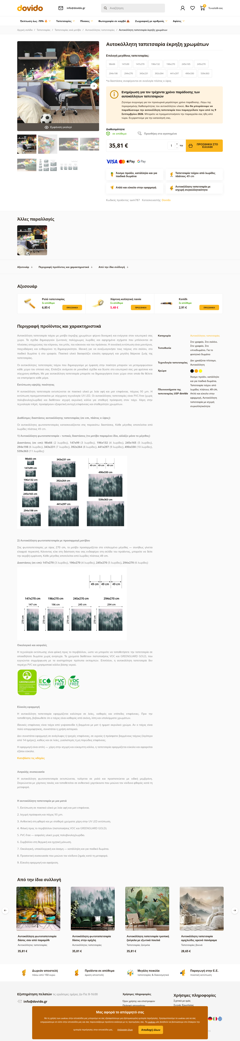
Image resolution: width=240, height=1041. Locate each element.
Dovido (166, 200)
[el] (220, 1018)
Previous (5, 910)
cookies (151, 1021)
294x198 (113, 73)
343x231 (144, 73)
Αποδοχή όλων (150, 1030)
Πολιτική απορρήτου (134, 1005)
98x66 (112, 64)
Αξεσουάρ (23, 267)
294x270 (128, 73)
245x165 (186, 64)
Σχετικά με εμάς (182, 1000)
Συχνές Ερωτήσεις (184, 1005)
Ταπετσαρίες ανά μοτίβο (68, 29)
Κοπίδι (183, 299)
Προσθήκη (72, 307)
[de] (210, 1018)
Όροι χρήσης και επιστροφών (139, 1001)
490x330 (189, 73)
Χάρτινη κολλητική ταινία (125, 299)
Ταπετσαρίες (43, 29)
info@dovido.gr (35, 1001)
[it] (215, 1018)
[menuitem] (35, 21)
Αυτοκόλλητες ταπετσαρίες (100, 29)
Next (93, 86)
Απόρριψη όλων (125, 1029)
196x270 (170, 64)
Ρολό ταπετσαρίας (53, 299)
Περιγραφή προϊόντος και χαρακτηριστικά (64, 267)
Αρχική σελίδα (25, 29)
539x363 (205, 73)
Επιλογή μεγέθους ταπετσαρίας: (128, 56)
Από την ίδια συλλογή (112, 267)
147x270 (140, 64)
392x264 (159, 73)
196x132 (155, 64)
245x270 (201, 64)
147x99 (125, 64)
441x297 (174, 73)
